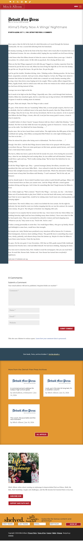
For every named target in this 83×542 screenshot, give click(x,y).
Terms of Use (42, 533)
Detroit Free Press (36, 32)
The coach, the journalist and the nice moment (22, 418)
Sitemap (59, 533)
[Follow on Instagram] (21, 1)
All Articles (41, 434)
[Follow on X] (17, 1)
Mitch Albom (14, 32)
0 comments (48, 32)
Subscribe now (15, 496)
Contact (49, 533)
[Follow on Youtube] (25, 1)
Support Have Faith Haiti (19, 503)
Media (54, 533)
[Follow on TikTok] (29, 1)
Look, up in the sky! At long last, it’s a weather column (58, 389)
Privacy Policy (32, 533)
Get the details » (54, 354)
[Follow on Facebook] (13, 1)
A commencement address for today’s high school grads (22, 389)
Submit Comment (66, 329)
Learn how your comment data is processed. (51, 339)
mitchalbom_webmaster (22, 393)
